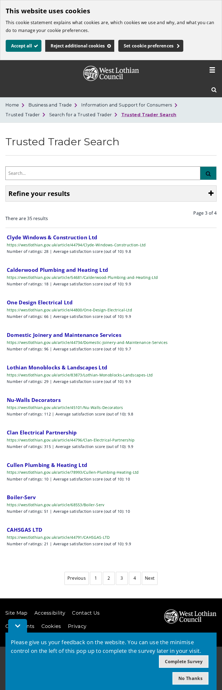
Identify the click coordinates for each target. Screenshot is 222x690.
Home (12, 105)
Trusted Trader (22, 114)
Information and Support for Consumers (126, 105)
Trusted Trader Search (149, 114)
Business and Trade (50, 105)
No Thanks (190, 678)
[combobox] (102, 173)
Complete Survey (184, 662)
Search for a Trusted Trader (80, 114)
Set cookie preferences (149, 46)
